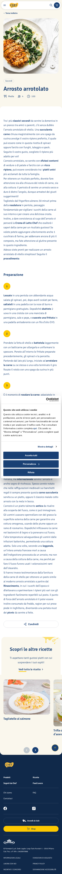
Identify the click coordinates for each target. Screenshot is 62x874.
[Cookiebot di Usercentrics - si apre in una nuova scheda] (46, 400)
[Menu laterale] (4, 5)
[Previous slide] (27, 750)
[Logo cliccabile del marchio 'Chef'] (14, 5)
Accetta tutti (31, 455)
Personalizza (29, 464)
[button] (51, 5)
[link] (6, 808)
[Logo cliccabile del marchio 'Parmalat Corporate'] (9, 842)
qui (35, 428)
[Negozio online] (57, 5)
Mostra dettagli (45, 446)
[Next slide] (35, 750)
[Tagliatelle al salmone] (26, 697)
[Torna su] (55, 747)
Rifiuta (31, 472)
